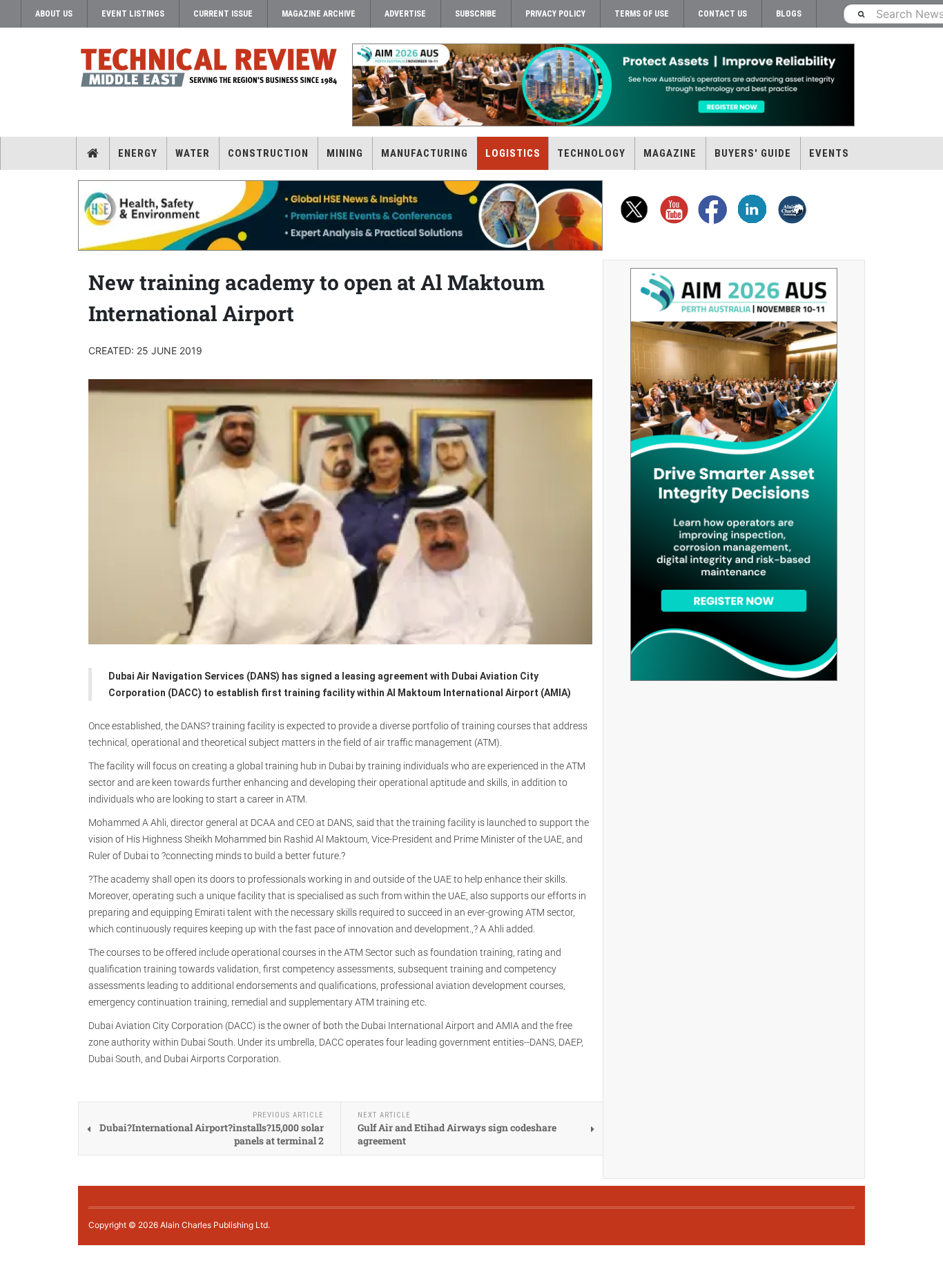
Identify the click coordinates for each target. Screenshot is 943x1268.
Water (192, 153)
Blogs (788, 14)
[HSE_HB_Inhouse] (340, 215)
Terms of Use (641, 14)
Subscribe (475, 14)
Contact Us (722, 14)
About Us (53, 14)
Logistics (513, 153)
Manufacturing (424, 153)
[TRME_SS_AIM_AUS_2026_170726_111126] (734, 474)
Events (829, 153)
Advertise (405, 14)
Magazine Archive (319, 14)
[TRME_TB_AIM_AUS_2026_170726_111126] (603, 85)
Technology (591, 153)
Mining (345, 153)
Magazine (670, 153)
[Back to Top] (10, 1256)
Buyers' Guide (752, 153)
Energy (137, 153)
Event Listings (132, 14)
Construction (268, 153)
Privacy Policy (555, 14)
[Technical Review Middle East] (209, 70)
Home (93, 153)
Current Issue (223, 14)
